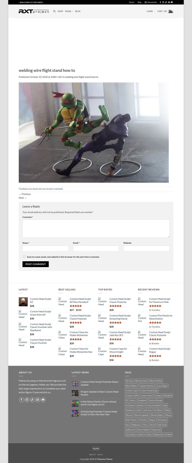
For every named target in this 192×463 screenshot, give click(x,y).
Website (127, 243)
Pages (68, 11)
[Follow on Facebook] (160, 2)
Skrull (152, 425)
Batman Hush (141, 381)
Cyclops (157, 395)
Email (76, 243)
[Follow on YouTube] (172, 2)
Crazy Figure (162, 386)
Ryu (127, 425)
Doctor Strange (155, 400)
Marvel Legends (141, 415)
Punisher (143, 420)
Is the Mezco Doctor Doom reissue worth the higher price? (98, 403)
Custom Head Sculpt (149, 390)
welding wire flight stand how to (81, 76)
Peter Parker (131, 420)
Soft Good (162, 425)
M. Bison (158, 410)
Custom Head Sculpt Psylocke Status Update (99, 383)
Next (23, 197)
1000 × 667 (56, 76)
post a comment (56, 189)
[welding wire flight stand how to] (94, 132)
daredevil (168, 395)
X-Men (169, 434)
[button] (151, 2)
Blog (139, 2)
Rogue (152, 420)
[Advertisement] (96, 41)
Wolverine (158, 434)
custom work (146, 395)
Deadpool (142, 400)
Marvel (129, 415)
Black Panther (156, 381)
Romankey (162, 420)
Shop (60, 11)
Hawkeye (130, 410)
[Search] (54, 11)
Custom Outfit (132, 395)
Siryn (145, 425)
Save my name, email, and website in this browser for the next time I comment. (63, 257)
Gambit (139, 405)
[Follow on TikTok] (166, 2)
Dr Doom (130, 405)
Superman (156, 429)
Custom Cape (131, 390)
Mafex (167, 410)
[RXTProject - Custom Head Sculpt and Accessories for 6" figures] (34, 11)
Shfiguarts (136, 425)
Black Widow (131, 386)
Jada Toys (147, 410)
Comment (27, 217)
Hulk (139, 410)
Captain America (147, 386)
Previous (25, 193)
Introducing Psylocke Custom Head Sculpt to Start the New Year (99, 413)
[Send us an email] (169, 2)
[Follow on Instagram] (163, 2)
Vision (149, 434)
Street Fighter (143, 429)
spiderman (130, 429)
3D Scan (129, 381)
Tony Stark (130, 434)
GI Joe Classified (153, 405)
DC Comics (130, 400)
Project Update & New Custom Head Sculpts (99, 393)
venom (141, 434)
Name (25, 243)
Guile (164, 405)
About (131, 2)
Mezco (168, 415)
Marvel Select (157, 415)
